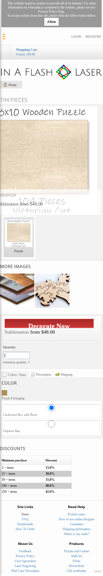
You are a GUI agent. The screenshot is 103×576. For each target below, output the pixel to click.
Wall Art (76, 556)
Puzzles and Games (76, 551)
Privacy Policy (25, 556)
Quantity (9, 347)
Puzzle (18, 251)
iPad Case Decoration (25, 571)
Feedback (25, 551)
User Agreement (25, 561)
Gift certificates (77, 571)
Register (93, 36)
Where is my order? (76, 534)
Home (12, 85)
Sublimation (17, 332)
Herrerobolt (76, 566)
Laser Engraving (25, 566)
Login (76, 36)
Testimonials (25, 524)
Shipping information (76, 529)
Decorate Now (49, 325)
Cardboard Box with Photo (20, 414)
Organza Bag (11, 430)
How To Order (25, 529)
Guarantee (76, 524)
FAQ (25, 519)
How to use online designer (76, 519)
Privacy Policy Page (51, 11)
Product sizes (76, 514)
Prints (76, 561)
